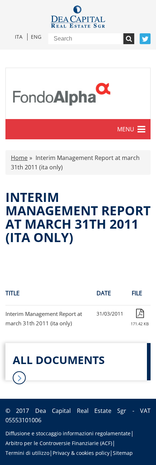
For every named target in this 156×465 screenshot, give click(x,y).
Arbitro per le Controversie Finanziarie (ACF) (58, 443)
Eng (36, 36)
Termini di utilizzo (27, 452)
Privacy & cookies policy (81, 452)
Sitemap (123, 452)
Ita (18, 36)
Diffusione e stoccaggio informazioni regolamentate (68, 433)
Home (19, 158)
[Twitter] (145, 38)
